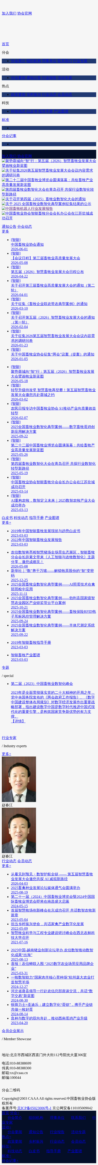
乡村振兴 (33, 94)
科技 (6, 1146)
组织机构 (33, 61)
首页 (5, 44)
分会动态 (24, 226)
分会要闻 (18, 78)
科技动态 (18, 111)
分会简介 (18, 61)
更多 (5, 231)
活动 (6, 1127)
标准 (5, 120)
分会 (14, 1113)
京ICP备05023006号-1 (34, 1108)
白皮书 (31, 111)
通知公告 (33, 78)
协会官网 (24, 13)
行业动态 (49, 94)
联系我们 (64, 61)
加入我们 (9, 13)
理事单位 (49, 61)
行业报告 (49, 78)
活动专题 (64, 78)
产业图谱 (61, 111)
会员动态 (64, 94)
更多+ (6, 522)
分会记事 (9, 136)
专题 (5, 667)
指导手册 (45, 111)
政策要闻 (18, 94)
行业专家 (80, 61)
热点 (6, 1137)
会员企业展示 (13, 1031)
